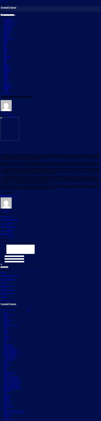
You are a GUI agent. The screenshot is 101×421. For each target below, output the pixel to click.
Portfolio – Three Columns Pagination (12, 383)
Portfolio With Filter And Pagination (12, 387)
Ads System (6, 319)
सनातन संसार (6, 81)
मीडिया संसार (6, 65)
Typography (6, 416)
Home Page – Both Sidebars (10, 351)
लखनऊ (5, 37)
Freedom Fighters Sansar (9, 24)
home (5, 343)
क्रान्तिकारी (6, 36)
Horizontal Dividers (8, 360)
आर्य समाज (6, 73)
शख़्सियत (5, 53)
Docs (5, 335)
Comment (3, 253)
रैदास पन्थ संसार (7, 88)
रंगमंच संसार (6, 75)
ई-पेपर (5, 60)
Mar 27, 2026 (4, 293)
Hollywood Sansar (8, 28)
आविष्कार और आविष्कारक (9, 39)
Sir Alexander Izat (5, 283)
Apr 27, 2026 (4, 286)
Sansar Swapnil (11, 278)
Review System (7, 395)
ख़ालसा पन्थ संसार (7, 84)
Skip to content (4, 1)
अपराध (5, 43)
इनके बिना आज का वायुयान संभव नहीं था (9, 196)
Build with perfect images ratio (11, 325)
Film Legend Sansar (8, 27)
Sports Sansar (7, 35)
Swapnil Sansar (8, 7)
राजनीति (5, 51)
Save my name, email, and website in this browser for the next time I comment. (20, 264)
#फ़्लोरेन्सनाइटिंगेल (11, 116)
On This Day (7, 33)
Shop (5, 404)
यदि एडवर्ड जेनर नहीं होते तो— (7, 234)
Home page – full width (9, 353)
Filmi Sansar (6, 25)
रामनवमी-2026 (4, 297)
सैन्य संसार (6, 64)
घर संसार (5, 80)
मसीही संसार (6, 85)
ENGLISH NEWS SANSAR (11, 21)
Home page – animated (9, 345)
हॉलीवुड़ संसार (7, 69)
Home (5, 312)
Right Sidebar (7, 396)
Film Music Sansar (8, 23)
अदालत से (6, 41)
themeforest (6, 409)
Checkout (6, 329)
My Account (6, 371)
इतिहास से (6, 77)
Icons (5, 363)
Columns (6, 331)
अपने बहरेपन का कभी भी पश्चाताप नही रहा (9, 219)
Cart (5, 328)
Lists (5, 368)
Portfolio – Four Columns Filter (11, 376)
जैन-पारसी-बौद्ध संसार (8, 87)
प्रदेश (5, 47)
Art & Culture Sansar (8, 19)
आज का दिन (6, 40)
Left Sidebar (6, 365)
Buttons (5, 327)
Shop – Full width (8, 405)
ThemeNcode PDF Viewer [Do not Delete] (14, 411)
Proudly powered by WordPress (8, 310)
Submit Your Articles (8, 407)
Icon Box (6, 361)
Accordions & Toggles (9, 315)
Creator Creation (7, 20)
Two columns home (8, 415)
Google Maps (7, 339)
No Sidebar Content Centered (10, 372)
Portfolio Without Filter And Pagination (13, 388)
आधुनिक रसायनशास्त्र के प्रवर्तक (8, 227)
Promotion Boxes (8, 391)
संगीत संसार (6, 72)
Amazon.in (6, 323)
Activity (5, 317)
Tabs (5, 408)
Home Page (9, 357)
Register (5, 393)
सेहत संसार (6, 79)
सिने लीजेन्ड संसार (7, 68)
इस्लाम (5, 83)
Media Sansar (7, 31)
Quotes (5, 392)
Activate (5, 316)
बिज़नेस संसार (6, 49)
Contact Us (6, 332)
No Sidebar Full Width (9, 373)
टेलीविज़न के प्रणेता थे (5, 195)
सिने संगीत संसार (7, 71)
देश (4, 45)
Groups (5, 340)
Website (2, 261)
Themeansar (28, 310)
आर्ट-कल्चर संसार (7, 56)
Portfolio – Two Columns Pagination (12, 385)
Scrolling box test (8, 403)
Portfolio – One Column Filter (11, 379)
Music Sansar (7, 32)
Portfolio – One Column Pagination (12, 380)
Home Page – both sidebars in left (11, 352)
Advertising (6, 321)
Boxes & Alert (7, 324)
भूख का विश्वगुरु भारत (8, 419)
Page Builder (7, 375)
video (5, 61)
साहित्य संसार (6, 76)
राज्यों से (5, 48)
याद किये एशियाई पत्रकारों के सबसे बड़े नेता (10, 276)
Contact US (6, 333)
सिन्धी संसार (6, 89)
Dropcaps (6, 337)
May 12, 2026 (4, 278)
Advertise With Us (8, 320)
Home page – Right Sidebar (10, 359)
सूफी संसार (6, 91)
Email (2, 258)
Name (2, 256)
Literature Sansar (7, 29)
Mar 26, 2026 (4, 300)
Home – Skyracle (8, 344)
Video (5, 417)
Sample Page (7, 397)
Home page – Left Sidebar (10, 355)
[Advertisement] (50, 147)
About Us (6, 313)
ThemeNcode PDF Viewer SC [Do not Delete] (15, 412)
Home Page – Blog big (9, 348)
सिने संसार (6, 67)
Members (6, 369)
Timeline (6, 413)
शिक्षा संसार (6, 59)
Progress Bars (7, 389)
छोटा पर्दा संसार (7, 57)
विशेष (5, 55)
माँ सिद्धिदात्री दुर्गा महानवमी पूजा (7, 290)
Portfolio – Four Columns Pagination (12, 377)
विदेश (5, 52)
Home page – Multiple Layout (11, 356)
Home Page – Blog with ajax (10, 349)
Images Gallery (7, 364)
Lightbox (6, 367)
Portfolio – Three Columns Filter (11, 381)
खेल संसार (6, 44)
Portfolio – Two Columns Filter (11, 384)
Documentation (7, 336)
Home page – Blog (8, 347)
